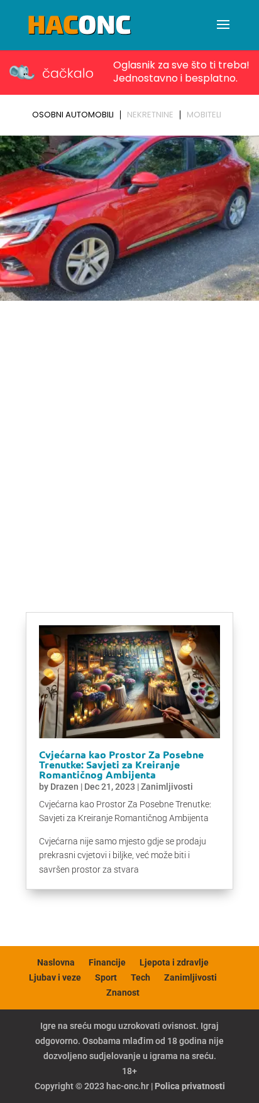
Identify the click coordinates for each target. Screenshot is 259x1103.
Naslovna (56, 962)
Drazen (64, 787)
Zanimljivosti (167, 787)
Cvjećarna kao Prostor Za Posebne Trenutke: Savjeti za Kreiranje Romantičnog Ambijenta (121, 764)
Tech (140, 977)
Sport (106, 977)
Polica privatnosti (190, 1086)
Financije (107, 962)
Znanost (123, 992)
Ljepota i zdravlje (174, 962)
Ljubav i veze (55, 977)
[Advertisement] (129, 441)
